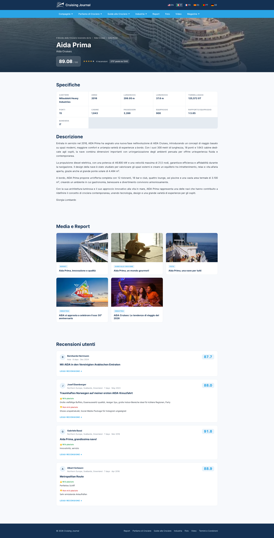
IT (181, 5)
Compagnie (64, 14)
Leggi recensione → (71, 371)
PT (207, 5)
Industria (140, 14)
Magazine (192, 14)
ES (198, 5)
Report (156, 14)
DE (215, 5)
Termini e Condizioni (208, 531)
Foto (167, 14)
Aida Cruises (99, 38)
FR (189, 5)
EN (172, 5)
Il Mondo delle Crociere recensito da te (73, 38)
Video (179, 14)
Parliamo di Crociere (89, 14)
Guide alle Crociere (117, 14)
